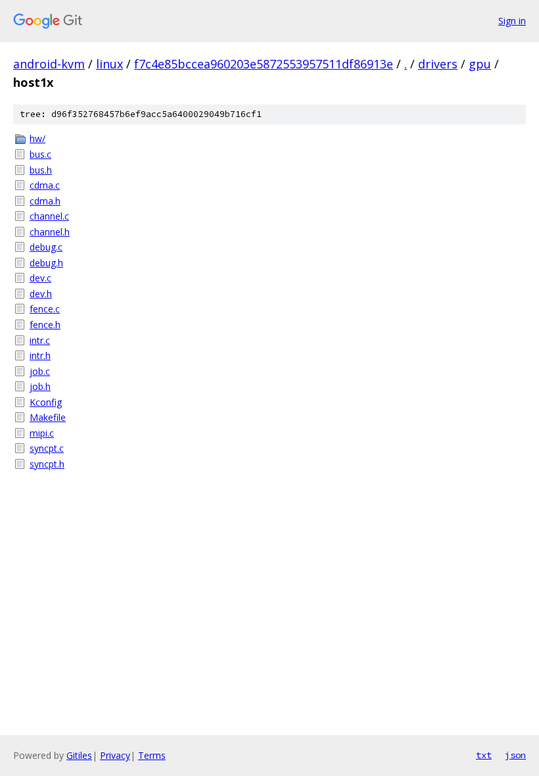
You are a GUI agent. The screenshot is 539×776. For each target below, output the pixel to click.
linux (109, 64)
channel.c (49, 216)
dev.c (40, 278)
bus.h (41, 170)
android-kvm (49, 64)
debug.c (46, 247)
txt (484, 755)
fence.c (45, 309)
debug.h (46, 262)
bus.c (40, 154)
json (515, 755)
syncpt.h (47, 464)
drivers (437, 64)
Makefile (48, 417)
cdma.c (45, 185)
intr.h (40, 355)
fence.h (45, 324)
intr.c (40, 340)
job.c (40, 371)
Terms (152, 755)
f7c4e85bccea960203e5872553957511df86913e (263, 64)
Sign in (512, 20)
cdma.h (45, 201)
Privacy (115, 755)
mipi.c (42, 433)
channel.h (50, 232)
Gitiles (79, 755)
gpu (480, 64)
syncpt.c (47, 448)
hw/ (37, 138)
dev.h (41, 293)
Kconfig (46, 402)
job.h (40, 386)
